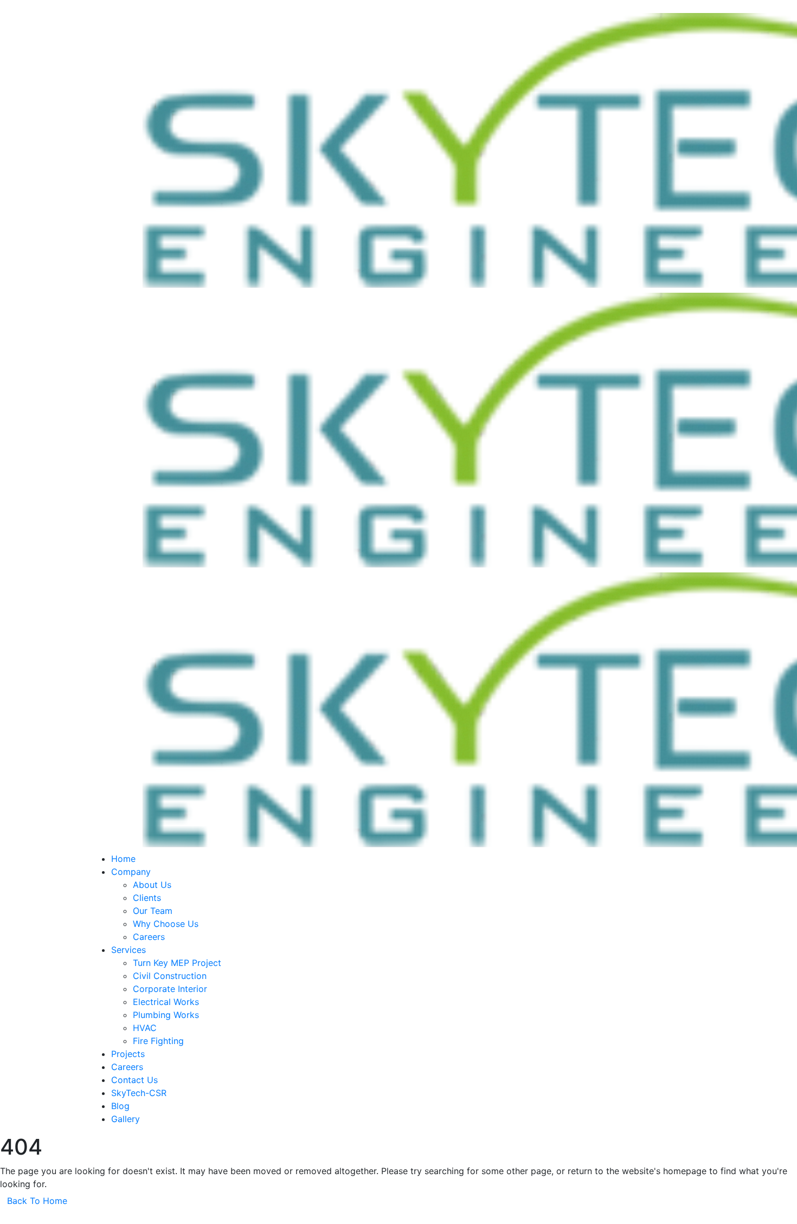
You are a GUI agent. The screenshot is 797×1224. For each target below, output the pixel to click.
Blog (120, 1105)
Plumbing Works (166, 1014)
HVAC (145, 1027)
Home (123, 858)
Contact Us (134, 1079)
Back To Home (37, 1200)
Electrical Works (166, 1001)
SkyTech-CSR (138, 1092)
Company (131, 871)
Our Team (152, 910)
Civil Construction (170, 975)
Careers (149, 936)
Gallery (125, 1118)
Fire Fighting (158, 1040)
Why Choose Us (165, 923)
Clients (147, 897)
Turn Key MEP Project (177, 962)
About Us (152, 884)
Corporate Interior (170, 988)
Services (128, 949)
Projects (128, 1053)
